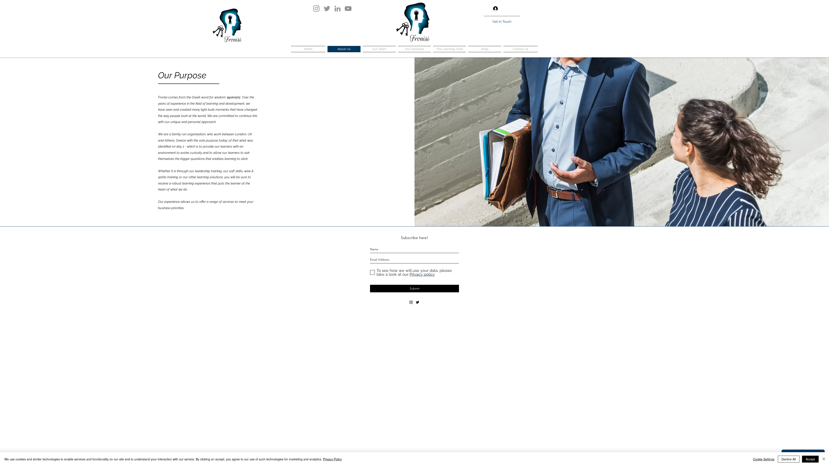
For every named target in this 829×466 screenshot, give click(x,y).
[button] (517, 8)
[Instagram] (316, 8)
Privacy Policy (332, 459)
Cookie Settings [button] (763, 459)
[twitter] (417, 302)
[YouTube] (348, 8)
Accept (810, 459)
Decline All (789, 459)
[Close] (823, 459)
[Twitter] (327, 8)
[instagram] (411, 302)
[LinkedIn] (337, 8)
